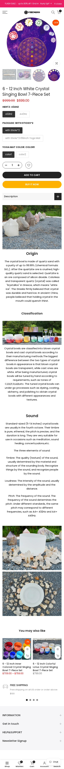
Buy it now (32, 184)
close (59, 4)
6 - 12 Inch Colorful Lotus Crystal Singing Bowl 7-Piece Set (45, 667)
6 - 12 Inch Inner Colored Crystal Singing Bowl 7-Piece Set (16, 667)
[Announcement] (28, 3)
